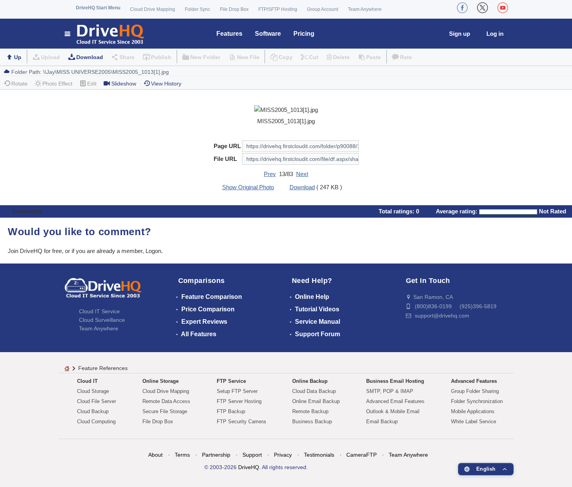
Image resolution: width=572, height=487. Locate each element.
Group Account (322, 9)
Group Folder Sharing (475, 391)
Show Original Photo (248, 187)
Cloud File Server (96, 401)
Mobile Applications (473, 411)
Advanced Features (474, 381)
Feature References (103, 368)
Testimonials (319, 455)
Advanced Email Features (395, 401)
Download (89, 57)
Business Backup (312, 421)
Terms (182, 455)
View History (166, 83)
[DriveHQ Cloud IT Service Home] (104, 33)
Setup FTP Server (237, 391)
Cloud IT (87, 381)
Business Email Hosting (395, 381)
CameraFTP (361, 455)
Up (17, 57)
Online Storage (160, 381)
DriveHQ (248, 467)
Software (268, 33)
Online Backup (310, 381)
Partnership (216, 455)
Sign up (459, 33)
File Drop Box (234, 9)
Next (302, 174)
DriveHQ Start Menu (98, 7)
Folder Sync (197, 9)
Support (252, 455)
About (155, 455)
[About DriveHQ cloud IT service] (103, 291)
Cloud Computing (96, 421)
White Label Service (473, 421)
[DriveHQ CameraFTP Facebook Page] (462, 8)
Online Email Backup (316, 401)
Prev (270, 174)
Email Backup (382, 421)
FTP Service (231, 381)
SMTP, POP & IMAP (389, 391)
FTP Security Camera (241, 421)
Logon (153, 251)
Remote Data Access (166, 401)
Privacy (283, 455)
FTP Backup (231, 411)
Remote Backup (310, 411)
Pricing (303, 33)
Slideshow (123, 83)
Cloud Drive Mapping (152, 9)
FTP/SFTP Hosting (277, 9)
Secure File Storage (164, 411)
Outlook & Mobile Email (392, 411)
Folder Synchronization (477, 401)
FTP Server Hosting (239, 401)
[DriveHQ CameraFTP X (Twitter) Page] (482, 8)
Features (229, 33)
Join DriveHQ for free (35, 251)
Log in (495, 33)
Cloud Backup (93, 411)
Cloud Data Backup (314, 391)
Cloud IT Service (99, 311)
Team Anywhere (365, 9)
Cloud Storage (93, 391)
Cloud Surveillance (102, 320)
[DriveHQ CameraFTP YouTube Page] (502, 8)
